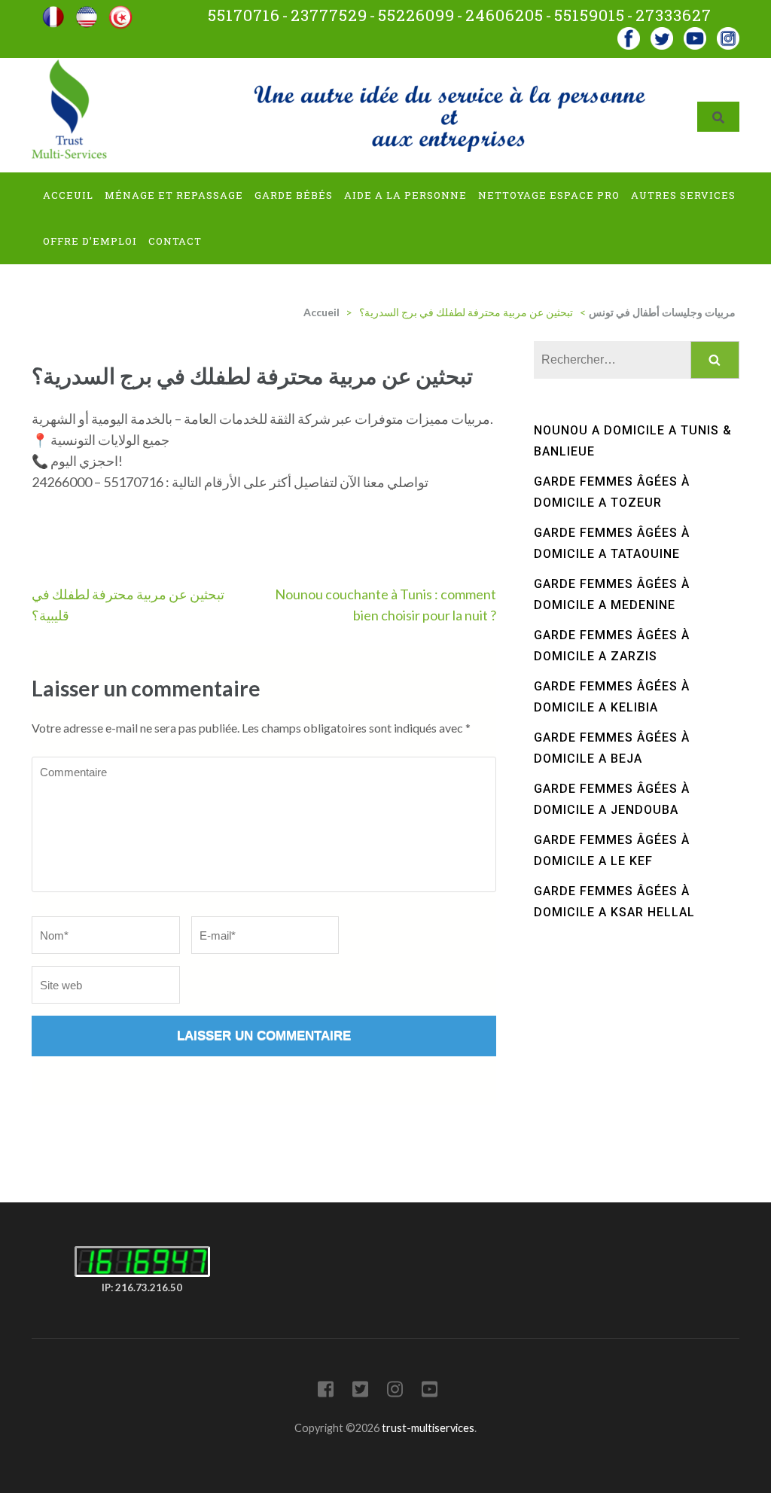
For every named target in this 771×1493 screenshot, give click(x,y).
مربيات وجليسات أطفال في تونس (662, 312)
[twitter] (662, 33)
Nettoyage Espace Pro (549, 195)
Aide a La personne (405, 195)
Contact (175, 241)
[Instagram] (395, 1391)
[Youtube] (695, 33)
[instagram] (728, 33)
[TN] (120, 12)
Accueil (321, 312)
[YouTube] (429, 1391)
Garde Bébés (293, 195)
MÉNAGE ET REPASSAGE (174, 195)
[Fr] (53, 12)
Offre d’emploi (90, 241)
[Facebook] (628, 33)
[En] (86, 12)
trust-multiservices (428, 1427)
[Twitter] (360, 1391)
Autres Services (683, 195)
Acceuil (68, 195)
